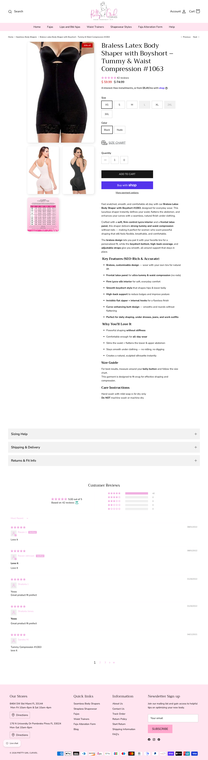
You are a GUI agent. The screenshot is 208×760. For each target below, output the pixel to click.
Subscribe (160, 729)
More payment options (127, 192)
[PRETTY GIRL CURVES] (104, 10)
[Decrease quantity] (105, 160)
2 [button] (100, 662)
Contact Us (118, 708)
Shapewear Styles (121, 27)
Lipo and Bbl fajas (70, 27)
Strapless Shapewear (85, 708)
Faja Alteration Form (150, 27)
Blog (76, 729)
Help (172, 27)
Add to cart (127, 174)
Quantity (106, 153)
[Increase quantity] (124, 160)
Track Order (118, 713)
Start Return (119, 724)
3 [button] (105, 662)
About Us (117, 703)
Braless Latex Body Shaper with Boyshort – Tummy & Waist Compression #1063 (75, 37)
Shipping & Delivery (25, 447)
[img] (18, 527)
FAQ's (115, 734)
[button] (109, 77)
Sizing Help (19, 434)
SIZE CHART (117, 143)
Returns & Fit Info (23, 460)
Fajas (50, 27)
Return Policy (119, 719)
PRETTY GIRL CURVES (27, 753)
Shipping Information (123, 729)
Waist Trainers (95, 27)
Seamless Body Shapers (26, 37)
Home (37, 27)
